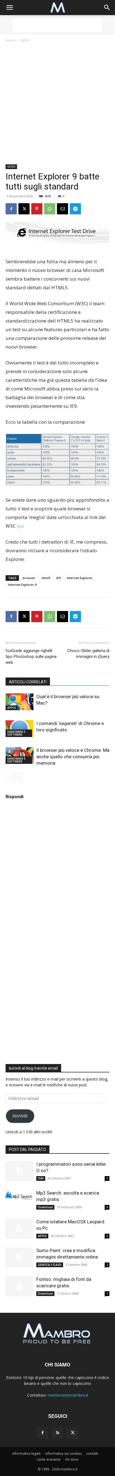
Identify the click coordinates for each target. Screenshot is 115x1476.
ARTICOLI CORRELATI (28, 682)
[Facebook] (11, 208)
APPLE (11, 708)
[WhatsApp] (49, 208)
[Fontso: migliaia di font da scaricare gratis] (19, 1286)
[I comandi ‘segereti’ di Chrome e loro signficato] (19, 728)
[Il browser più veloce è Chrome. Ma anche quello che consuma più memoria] (19, 755)
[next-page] (18, 777)
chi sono (71, 1459)
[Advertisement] (57, 25)
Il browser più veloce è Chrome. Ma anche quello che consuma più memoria (72, 756)
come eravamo (49, 1459)
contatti (92, 1453)
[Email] (62, 208)
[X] (24, 208)
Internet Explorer (80, 578)
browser (29, 578)
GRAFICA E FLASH (49, 1265)
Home (10, 40)
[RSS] (57, 1433)
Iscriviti (20, 1116)
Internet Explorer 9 (22, 584)
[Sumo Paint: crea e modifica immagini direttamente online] (19, 1257)
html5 (46, 578)
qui (20, 526)
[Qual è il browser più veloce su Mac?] (19, 701)
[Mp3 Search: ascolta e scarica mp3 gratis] (19, 1195)
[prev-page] (9, 777)
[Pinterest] (36, 208)
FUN (41, 1178)
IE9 (58, 578)
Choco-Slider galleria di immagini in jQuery (88, 653)
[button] (9, 7)
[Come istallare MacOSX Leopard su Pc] (19, 1229)
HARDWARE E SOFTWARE (16, 733)
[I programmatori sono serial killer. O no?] (19, 1171)
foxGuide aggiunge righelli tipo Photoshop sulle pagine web (31, 656)
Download (45, 1207)
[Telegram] (75, 208)
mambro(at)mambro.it (68, 1395)
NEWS (25, 40)
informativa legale (26, 1453)
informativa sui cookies (63, 1453)
